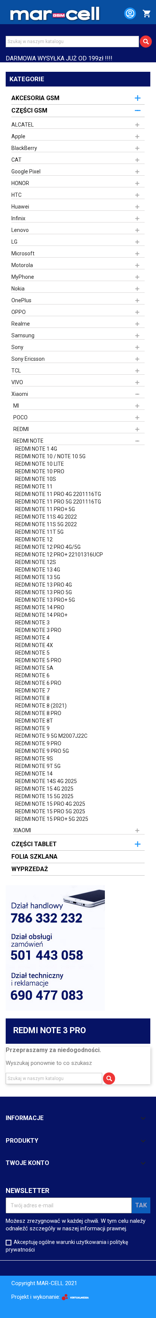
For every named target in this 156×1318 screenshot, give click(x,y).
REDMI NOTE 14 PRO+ (41, 615)
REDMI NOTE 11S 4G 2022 (46, 517)
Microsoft (22, 253)
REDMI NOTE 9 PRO (38, 743)
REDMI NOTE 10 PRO (39, 471)
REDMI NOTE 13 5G (37, 577)
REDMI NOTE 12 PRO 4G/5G (48, 547)
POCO (20, 417)
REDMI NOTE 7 (32, 691)
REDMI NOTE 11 (34, 487)
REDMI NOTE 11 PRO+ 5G (45, 509)
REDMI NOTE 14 (34, 774)
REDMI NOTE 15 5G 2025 (44, 796)
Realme (20, 324)
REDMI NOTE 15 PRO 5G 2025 (50, 811)
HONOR (20, 183)
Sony (17, 347)
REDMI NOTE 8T (34, 721)
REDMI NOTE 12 (34, 539)
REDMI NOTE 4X (34, 645)
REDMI (21, 429)
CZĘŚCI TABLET (34, 844)
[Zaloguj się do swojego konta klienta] (126, 15)
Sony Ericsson (28, 359)
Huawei (20, 207)
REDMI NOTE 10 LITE (39, 464)
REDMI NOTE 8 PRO (38, 713)
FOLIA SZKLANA (34, 856)
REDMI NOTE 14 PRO (39, 607)
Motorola (22, 265)
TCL (16, 371)
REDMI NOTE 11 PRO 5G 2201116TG (58, 502)
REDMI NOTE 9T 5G (38, 766)
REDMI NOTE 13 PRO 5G (43, 592)
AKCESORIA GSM (35, 98)
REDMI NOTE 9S (34, 759)
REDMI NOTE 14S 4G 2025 (46, 781)
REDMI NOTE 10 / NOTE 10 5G (50, 456)
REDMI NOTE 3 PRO (38, 630)
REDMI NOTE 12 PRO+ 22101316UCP (59, 555)
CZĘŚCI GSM (29, 110)
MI (16, 406)
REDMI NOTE (28, 441)
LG (14, 242)
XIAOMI (22, 830)
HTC (16, 195)
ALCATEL (22, 125)
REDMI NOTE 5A (34, 668)
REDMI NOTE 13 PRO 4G (43, 585)
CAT (16, 160)
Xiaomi (19, 394)
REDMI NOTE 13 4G (37, 570)
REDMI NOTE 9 (32, 728)
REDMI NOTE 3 (32, 623)
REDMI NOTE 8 (32, 698)
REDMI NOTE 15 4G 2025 (44, 789)
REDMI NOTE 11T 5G (39, 532)
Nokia (18, 289)
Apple (18, 136)
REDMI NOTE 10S (35, 479)
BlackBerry (24, 148)
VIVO (17, 382)
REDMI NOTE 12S (35, 562)
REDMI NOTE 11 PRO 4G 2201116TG (58, 494)
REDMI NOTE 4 (32, 638)
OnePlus (21, 300)
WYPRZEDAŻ (29, 869)
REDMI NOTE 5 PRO (38, 660)
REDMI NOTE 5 (32, 653)
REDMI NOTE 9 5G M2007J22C (51, 736)
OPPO (18, 312)
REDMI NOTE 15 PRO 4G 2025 (50, 804)
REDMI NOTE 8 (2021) (41, 706)
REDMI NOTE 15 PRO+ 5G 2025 (51, 819)
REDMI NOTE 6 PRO (38, 683)
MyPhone (22, 277)
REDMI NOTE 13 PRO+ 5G (45, 600)
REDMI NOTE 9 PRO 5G (42, 751)
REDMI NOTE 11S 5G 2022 (46, 524)
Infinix (18, 218)
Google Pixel (26, 171)
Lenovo (20, 230)
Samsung (22, 335)
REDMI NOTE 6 (32, 675)
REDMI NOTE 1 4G (36, 449)
